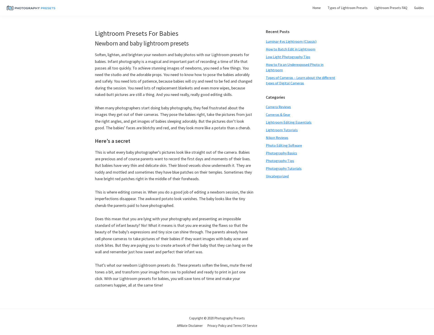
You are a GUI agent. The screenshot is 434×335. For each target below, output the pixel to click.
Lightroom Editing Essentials (288, 122)
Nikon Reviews (277, 137)
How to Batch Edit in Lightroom (290, 49)
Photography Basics (281, 153)
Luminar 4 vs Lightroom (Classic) (291, 41)
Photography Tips (280, 160)
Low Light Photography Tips (288, 57)
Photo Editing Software (284, 145)
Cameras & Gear (278, 114)
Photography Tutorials (284, 168)
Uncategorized (277, 176)
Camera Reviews (278, 107)
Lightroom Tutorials (282, 130)
